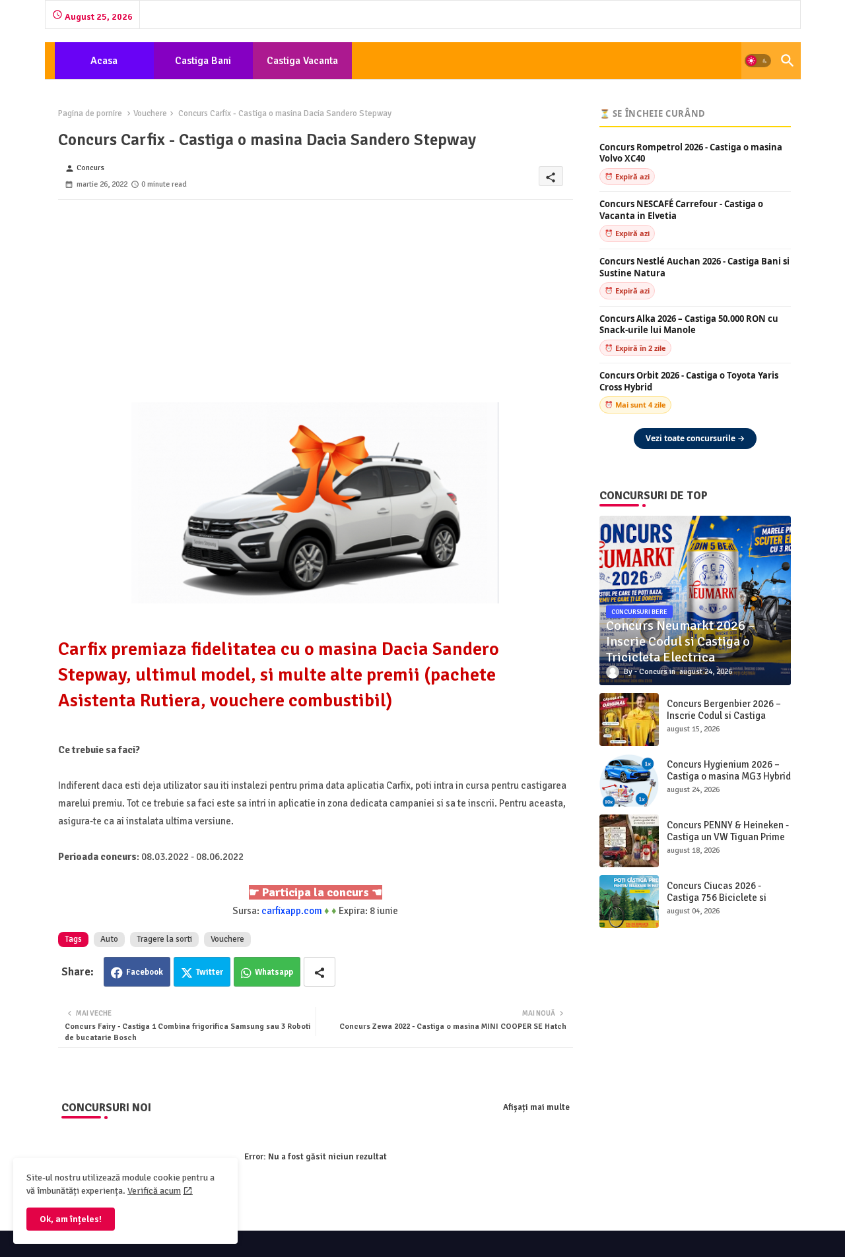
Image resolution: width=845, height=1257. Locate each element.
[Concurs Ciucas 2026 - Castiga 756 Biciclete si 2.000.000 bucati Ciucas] (629, 901)
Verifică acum (154, 1190)
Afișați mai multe (536, 1107)
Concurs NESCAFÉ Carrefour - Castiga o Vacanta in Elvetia (681, 210)
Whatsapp (274, 972)
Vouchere (150, 113)
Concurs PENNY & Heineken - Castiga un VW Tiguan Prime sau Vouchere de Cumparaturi (728, 843)
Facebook (144, 972)
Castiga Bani (203, 60)
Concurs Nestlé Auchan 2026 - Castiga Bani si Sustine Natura (694, 267)
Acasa (104, 60)
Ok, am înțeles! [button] (71, 1219)
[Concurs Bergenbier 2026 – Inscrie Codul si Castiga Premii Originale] (629, 719)
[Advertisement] (315, 292)
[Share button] (319, 972)
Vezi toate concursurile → (695, 438)
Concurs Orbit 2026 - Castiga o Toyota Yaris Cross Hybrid (688, 381)
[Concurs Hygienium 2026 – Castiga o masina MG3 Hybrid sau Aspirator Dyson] (629, 780)
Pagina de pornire (90, 113)
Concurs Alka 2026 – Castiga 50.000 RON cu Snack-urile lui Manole (688, 324)
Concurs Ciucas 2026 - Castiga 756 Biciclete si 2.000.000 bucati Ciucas (718, 897)
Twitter (209, 972)
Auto (109, 939)
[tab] (104, 60)
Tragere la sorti (164, 939)
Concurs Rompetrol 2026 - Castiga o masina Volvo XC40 (690, 153)
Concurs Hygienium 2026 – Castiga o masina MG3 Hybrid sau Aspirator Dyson (729, 776)
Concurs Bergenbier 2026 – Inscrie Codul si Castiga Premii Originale (724, 715)
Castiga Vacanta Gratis (302, 66)
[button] (758, 60)
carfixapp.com (291, 911)
